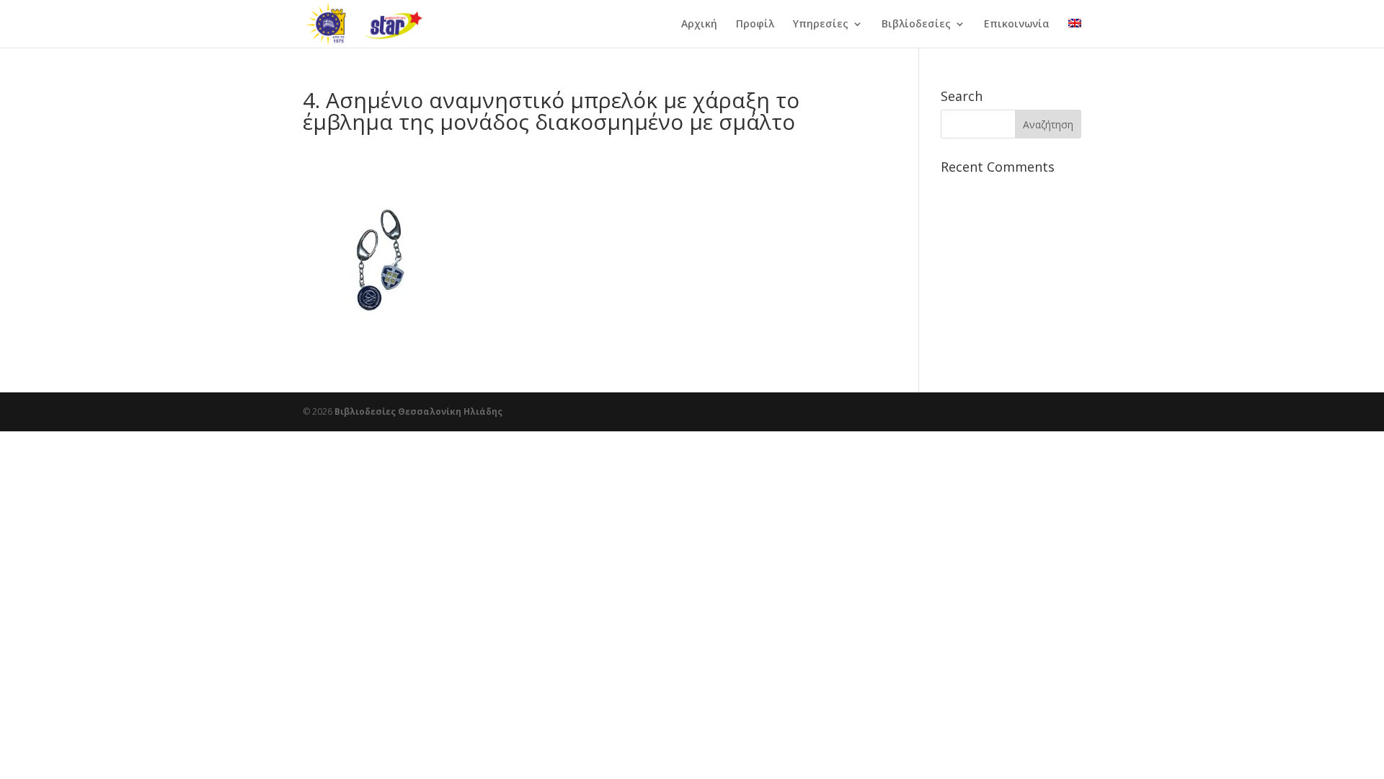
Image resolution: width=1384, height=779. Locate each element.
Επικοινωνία (1017, 24)
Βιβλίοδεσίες (916, 24)
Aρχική (699, 24)
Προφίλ (755, 24)
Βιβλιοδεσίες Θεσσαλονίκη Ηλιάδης (418, 411)
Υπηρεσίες (820, 24)
